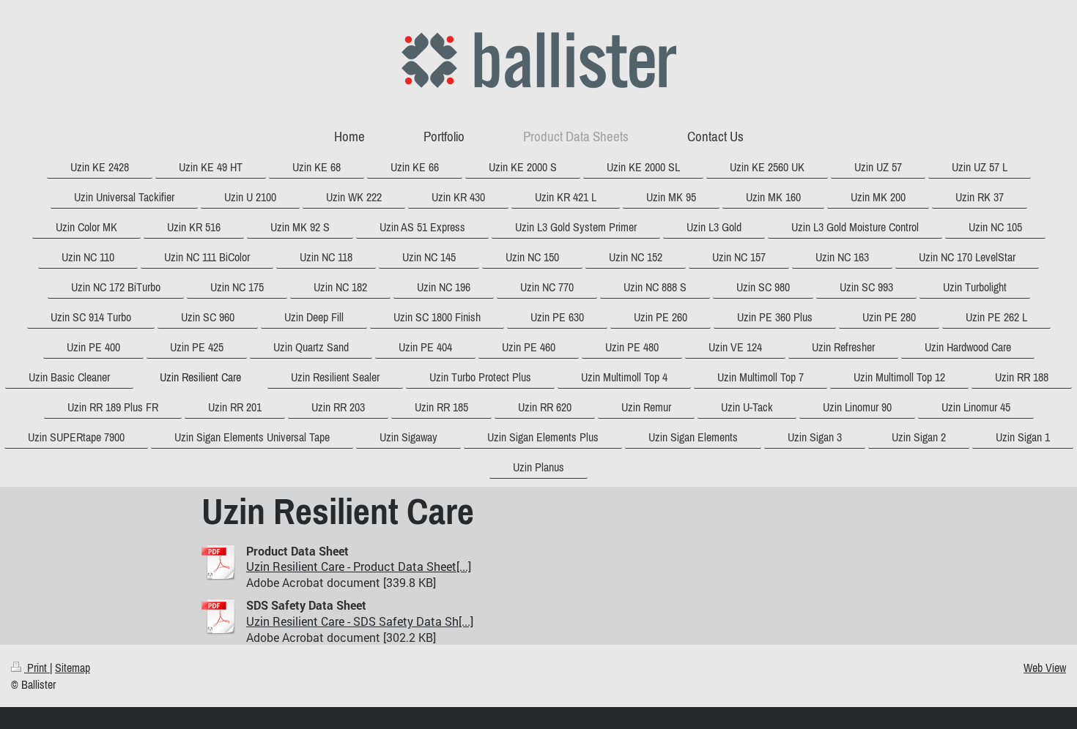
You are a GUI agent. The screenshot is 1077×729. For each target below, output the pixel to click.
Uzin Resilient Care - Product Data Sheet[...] (358, 566)
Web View (1045, 667)
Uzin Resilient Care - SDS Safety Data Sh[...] (359, 621)
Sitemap (72, 667)
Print (37, 667)
